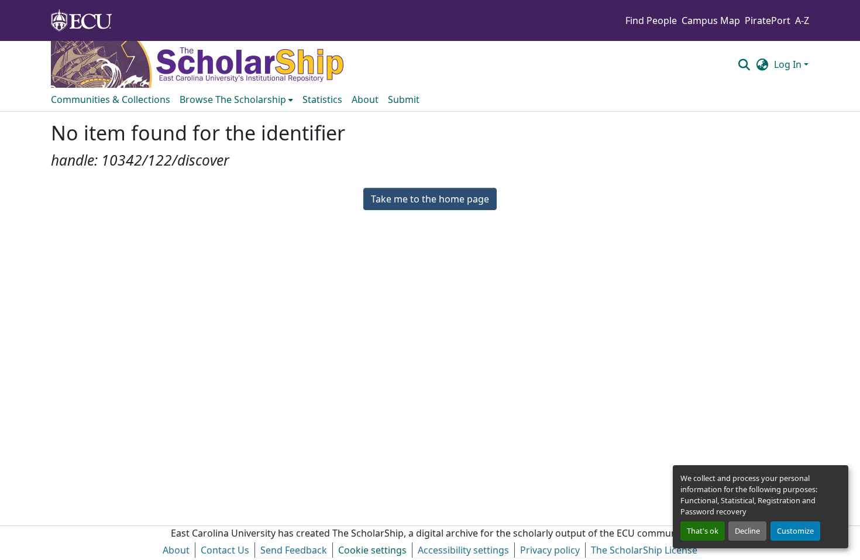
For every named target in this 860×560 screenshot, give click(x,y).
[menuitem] (236, 99)
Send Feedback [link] (293, 550)
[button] (744, 64)
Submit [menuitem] (403, 99)
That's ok (702, 530)
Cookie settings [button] (372, 550)
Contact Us (225, 550)
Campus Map (711, 20)
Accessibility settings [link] (463, 550)
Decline (747, 530)
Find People (651, 20)
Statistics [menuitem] (322, 99)
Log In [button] (789, 64)
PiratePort (767, 20)
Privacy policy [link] (550, 550)
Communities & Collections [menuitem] (110, 99)
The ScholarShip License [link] (644, 550)
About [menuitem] (365, 99)
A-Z (802, 20)
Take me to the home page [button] (430, 199)
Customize (795, 530)
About (176, 550)
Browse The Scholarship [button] (233, 99)
